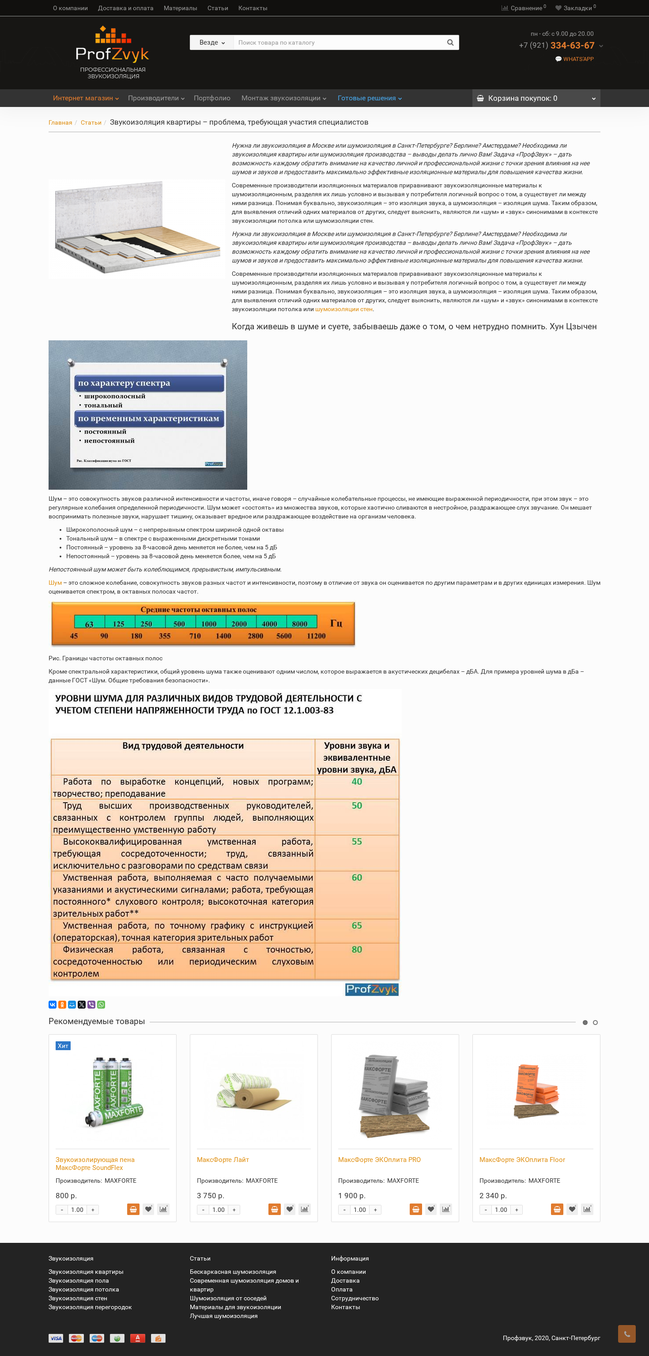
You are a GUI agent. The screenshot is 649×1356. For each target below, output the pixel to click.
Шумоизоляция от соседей (228, 1298)
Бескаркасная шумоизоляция (233, 1271)
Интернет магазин (83, 98)
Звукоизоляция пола (79, 1280)
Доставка (345, 1280)
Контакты (253, 7)
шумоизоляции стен (344, 308)
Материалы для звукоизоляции (235, 1306)
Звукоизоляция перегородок (90, 1306)
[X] (82, 1005)
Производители (153, 98)
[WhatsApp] (101, 1005)
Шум (55, 582)
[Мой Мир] (72, 1005)
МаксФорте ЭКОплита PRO (379, 1160)
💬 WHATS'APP (574, 59)
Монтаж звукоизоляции (281, 98)
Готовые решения (367, 98)
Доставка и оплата (126, 7)
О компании (70, 7)
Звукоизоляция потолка (84, 1289)
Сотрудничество (355, 1298)
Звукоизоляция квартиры (86, 1271)
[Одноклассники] (62, 1005)
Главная (60, 122)
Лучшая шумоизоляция (224, 1315)
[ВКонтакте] (53, 1005)
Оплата (342, 1289)
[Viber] (91, 1005)
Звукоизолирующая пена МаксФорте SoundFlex (95, 1164)
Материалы (180, 7)
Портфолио (212, 98)
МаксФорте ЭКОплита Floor (522, 1160)
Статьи (218, 7)
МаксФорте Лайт (223, 1160)
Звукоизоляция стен (78, 1298)
